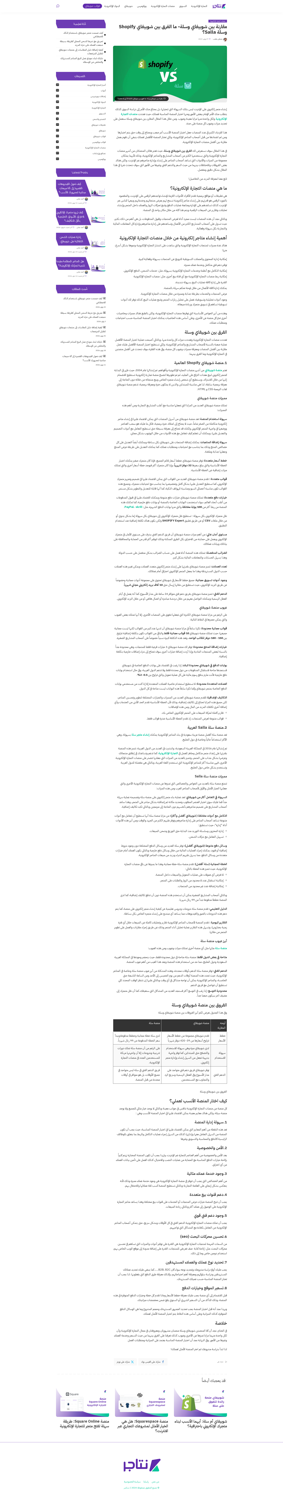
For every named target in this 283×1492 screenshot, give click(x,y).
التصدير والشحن (99, 119)
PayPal (129, 507)
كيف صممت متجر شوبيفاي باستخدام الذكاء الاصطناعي (83, 34)
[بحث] (58, 6)
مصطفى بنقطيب (217, 39)
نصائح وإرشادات (99, 153)
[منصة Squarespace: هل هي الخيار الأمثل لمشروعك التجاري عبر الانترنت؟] (141, 1402)
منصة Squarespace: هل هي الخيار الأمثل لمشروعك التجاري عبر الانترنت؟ (143, 1426)
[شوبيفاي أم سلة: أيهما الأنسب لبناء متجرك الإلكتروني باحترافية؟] (200, 1402)
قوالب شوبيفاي (99, 136)
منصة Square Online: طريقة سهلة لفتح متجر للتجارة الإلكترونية (84, 1423)
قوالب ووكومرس (99, 142)
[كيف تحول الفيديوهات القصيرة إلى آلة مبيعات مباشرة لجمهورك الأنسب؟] (98, 192)
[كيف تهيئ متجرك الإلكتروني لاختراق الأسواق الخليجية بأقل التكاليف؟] (98, 219)
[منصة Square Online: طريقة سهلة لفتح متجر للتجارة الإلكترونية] (82, 1402)
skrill (139, 507)
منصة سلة (221, 948)
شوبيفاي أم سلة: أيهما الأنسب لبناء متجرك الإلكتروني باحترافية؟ (201, 1423)
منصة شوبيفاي (213, 370)
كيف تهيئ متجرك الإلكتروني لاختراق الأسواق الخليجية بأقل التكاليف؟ (70, 216)
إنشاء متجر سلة (140, 735)
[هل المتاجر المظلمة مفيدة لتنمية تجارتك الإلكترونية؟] (98, 267)
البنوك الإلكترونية (99, 102)
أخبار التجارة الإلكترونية (97, 85)
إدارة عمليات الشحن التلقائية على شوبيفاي (71, 239)
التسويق (102, 113)
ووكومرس (102, 159)
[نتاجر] (219, 6)
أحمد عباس (80, 199)
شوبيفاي (102, 130)
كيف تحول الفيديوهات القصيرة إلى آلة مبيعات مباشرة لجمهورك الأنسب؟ (72, 188)
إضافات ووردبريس (98, 96)
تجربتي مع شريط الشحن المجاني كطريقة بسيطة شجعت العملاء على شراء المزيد (81, 43)
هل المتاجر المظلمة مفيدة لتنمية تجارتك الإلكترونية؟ (70, 263)
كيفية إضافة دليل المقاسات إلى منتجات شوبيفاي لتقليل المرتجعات (81, 51)
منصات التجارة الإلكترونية (217, 21)
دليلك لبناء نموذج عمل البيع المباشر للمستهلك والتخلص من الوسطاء (81, 60)
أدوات (103, 90)
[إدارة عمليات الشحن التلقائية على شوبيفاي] (98, 243)
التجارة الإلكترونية (168, 753)
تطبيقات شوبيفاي (98, 124)
